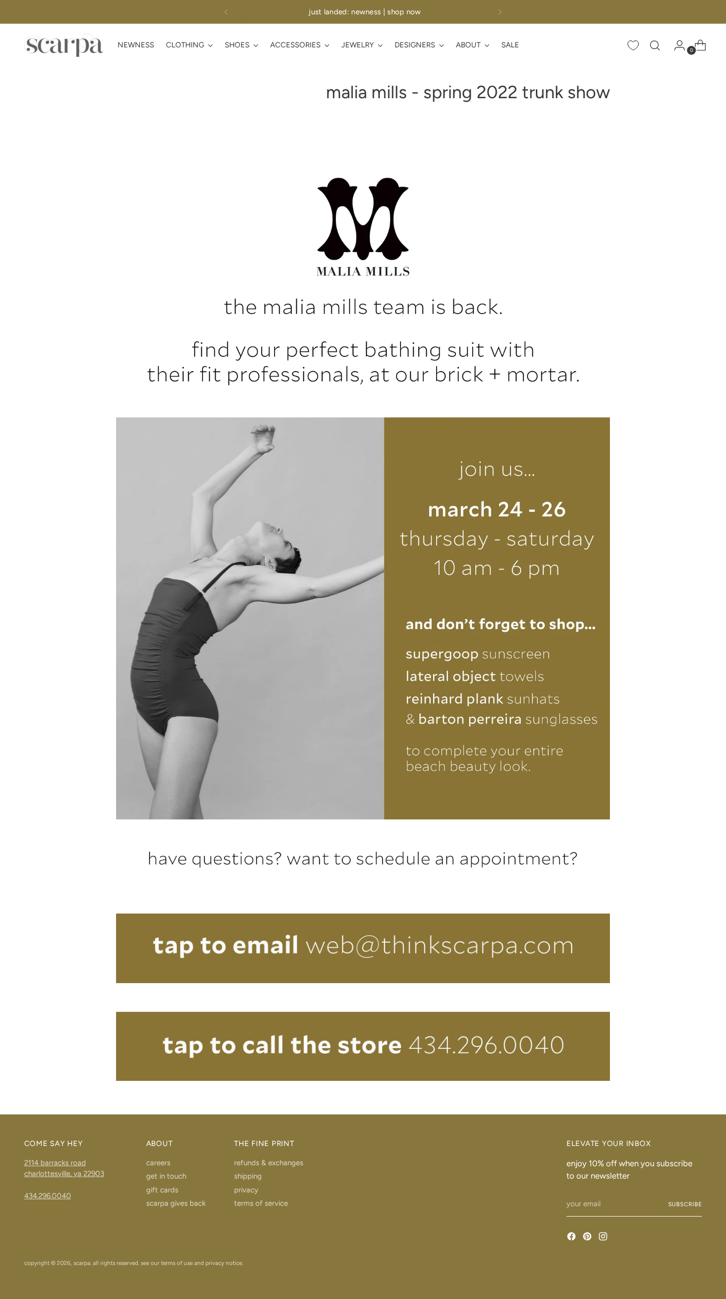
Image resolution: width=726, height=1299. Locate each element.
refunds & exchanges (268, 1162)
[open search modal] (655, 45)
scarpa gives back (175, 1203)
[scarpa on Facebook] (572, 1238)
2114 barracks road (55, 1162)
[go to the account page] (676, 45)
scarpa (82, 1263)
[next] (500, 12)
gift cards (162, 1189)
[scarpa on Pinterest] (588, 1238)
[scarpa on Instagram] (604, 1238)
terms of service (261, 1203)
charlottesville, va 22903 (64, 1173)
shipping (248, 1176)
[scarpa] (63, 45)
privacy (246, 1189)
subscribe (685, 1204)
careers (158, 1162)
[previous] (226, 12)
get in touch (166, 1176)
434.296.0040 (47, 1195)
